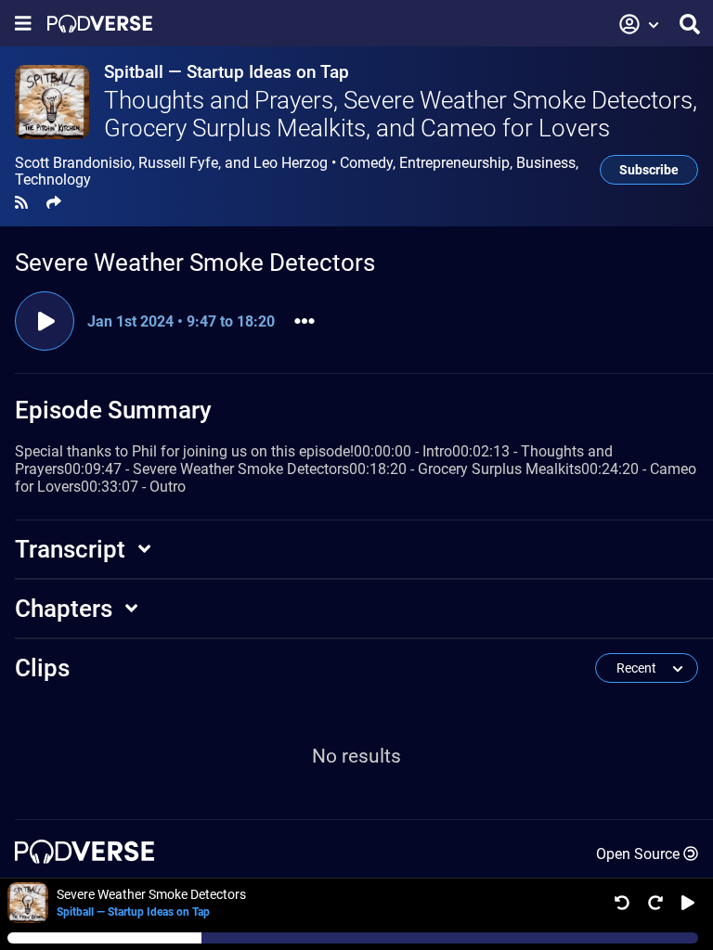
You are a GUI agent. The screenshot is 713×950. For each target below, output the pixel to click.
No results (356, 756)
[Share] (53, 203)
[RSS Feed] (21, 203)
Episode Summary (113, 410)
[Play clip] (44, 321)
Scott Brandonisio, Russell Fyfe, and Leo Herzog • (296, 171)
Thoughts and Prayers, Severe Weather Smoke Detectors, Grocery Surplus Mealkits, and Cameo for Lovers (400, 114)
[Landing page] (99, 23)
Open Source (638, 854)
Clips (42, 668)
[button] (640, 24)
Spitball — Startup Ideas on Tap (226, 72)
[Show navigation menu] (23, 23)
